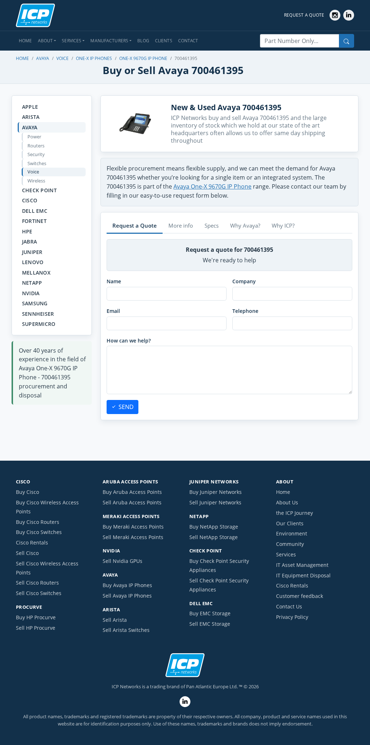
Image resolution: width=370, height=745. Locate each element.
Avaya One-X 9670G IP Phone (212, 186)
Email (113, 310)
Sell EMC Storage (209, 623)
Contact (188, 41)
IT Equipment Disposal (303, 575)
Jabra (29, 241)
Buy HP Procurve (36, 617)
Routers (35, 145)
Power (34, 136)
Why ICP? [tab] (283, 225)
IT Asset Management (302, 564)
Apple (30, 106)
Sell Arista (115, 619)
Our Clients (290, 523)
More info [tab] (180, 225)
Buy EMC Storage (210, 613)
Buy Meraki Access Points (133, 526)
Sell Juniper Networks (215, 502)
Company (244, 281)
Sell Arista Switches (126, 629)
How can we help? (129, 340)
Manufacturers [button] (109, 41)
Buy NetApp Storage (213, 526)
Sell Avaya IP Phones (127, 595)
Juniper (32, 252)
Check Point (39, 190)
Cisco (29, 200)
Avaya (42, 58)
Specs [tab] (212, 225)
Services (286, 554)
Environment (291, 533)
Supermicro (39, 323)
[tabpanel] (229, 326)
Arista (31, 116)
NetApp (32, 282)
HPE (27, 231)
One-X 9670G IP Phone (143, 58)
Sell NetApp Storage (213, 537)
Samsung (35, 303)
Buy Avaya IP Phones (127, 585)
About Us (287, 502)
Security (36, 154)
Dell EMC (34, 210)
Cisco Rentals (32, 542)
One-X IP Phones (94, 58)
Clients (163, 41)
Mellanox (36, 272)
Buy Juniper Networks (215, 491)
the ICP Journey (294, 512)
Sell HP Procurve (35, 627)
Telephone (245, 310)
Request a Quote (304, 15)
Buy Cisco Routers (37, 521)
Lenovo (33, 262)
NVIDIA (31, 293)
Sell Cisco (27, 553)
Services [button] (71, 41)
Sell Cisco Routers (37, 582)
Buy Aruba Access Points (132, 491)
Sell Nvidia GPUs (122, 560)
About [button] (45, 41)
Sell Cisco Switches (38, 593)
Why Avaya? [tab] (245, 225)
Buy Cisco (27, 491)
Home (25, 41)
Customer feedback (299, 596)
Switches (36, 163)
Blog (143, 41)
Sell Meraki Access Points (133, 537)
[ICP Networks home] (35, 15)
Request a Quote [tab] (134, 225)
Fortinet (34, 221)
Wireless (36, 180)
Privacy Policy (292, 616)
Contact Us (289, 606)
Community (290, 544)
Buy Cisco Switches (39, 532)
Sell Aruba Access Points (132, 502)
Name (114, 281)
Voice (62, 58)
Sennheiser (38, 313)
